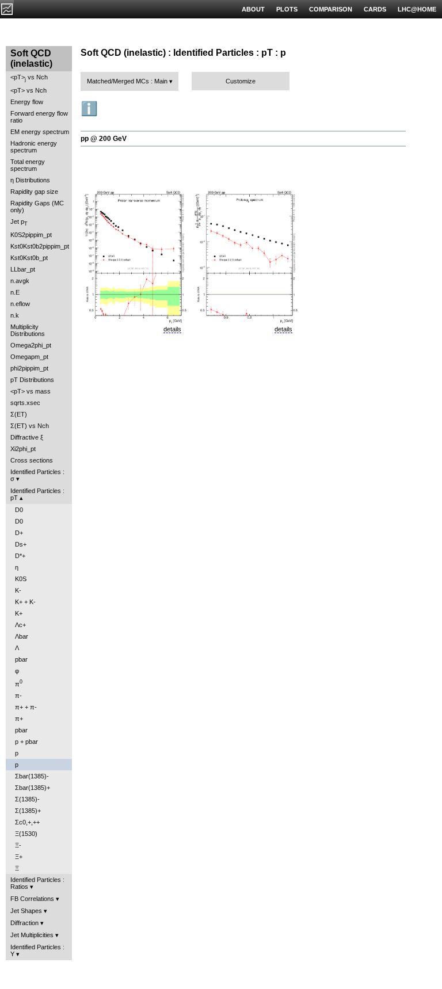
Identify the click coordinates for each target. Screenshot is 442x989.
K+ (18, 613)
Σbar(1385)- (32, 776)
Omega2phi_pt (30, 345)
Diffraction (24, 922)
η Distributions (30, 180)
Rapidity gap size (34, 191)
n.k (14, 315)
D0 (19, 509)
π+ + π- (26, 707)
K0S (20, 578)
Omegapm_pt (29, 356)
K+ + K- (25, 601)
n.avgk (19, 280)
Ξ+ (18, 856)
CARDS (375, 9)
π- (18, 695)
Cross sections (31, 460)
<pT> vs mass (30, 391)
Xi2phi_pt (23, 448)
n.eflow (20, 303)
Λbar (21, 636)
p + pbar (26, 741)
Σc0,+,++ (27, 822)
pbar (21, 659)
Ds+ (20, 544)
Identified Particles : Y (37, 950)
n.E (15, 292)
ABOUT (253, 9)
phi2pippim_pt (29, 368)
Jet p (19, 222)
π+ (19, 718)
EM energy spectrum (39, 131)
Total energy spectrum (27, 165)
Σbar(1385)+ (32, 787)
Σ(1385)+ (28, 810)
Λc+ (20, 624)
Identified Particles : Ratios (37, 883)
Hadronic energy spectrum (33, 147)
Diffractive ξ (26, 437)
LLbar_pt (22, 269)
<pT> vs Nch (29, 78)
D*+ (20, 555)
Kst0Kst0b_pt (29, 257)
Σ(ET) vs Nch (29, 425)
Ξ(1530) (26, 833)
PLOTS (287, 9)
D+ (19, 532)
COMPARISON (330, 9)
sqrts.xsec (25, 402)
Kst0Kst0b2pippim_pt (39, 246)
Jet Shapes (26, 910)
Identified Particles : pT (37, 494)
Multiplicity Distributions (27, 330)
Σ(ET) (18, 414)
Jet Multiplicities (32, 934)
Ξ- (18, 845)
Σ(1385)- (27, 799)
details (172, 329)
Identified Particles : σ (37, 475)
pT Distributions (32, 379)
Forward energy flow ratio (39, 117)
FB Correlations (32, 898)
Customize (241, 81)
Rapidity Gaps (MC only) (37, 206)
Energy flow (26, 101)
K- (18, 590)
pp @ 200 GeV (104, 139)
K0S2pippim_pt (31, 234)
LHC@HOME (417, 9)
